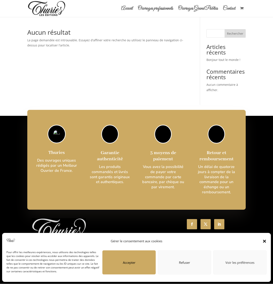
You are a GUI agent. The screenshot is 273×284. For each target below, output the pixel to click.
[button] (264, 241)
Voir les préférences (239, 262)
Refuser (184, 262)
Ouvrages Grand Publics (198, 9)
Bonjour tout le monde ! (223, 60)
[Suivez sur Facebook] (192, 224)
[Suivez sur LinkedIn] (219, 224)
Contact (229, 9)
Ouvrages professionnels (155, 9)
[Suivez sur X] (205, 224)
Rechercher (235, 34)
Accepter (129, 262)
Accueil (127, 9)
